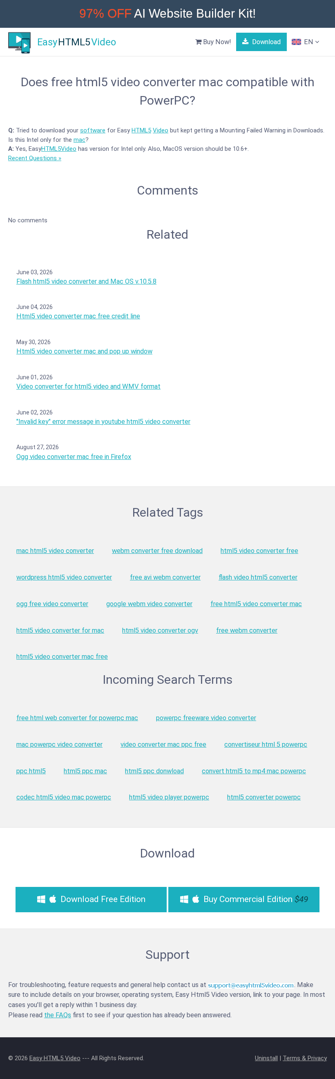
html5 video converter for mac (60, 630)
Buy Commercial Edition (254, 899)
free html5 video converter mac (256, 604)
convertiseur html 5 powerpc (265, 744)
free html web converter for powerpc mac (77, 718)
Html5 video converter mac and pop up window (84, 351)
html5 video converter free (259, 551)
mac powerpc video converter (59, 744)
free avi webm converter (165, 577)
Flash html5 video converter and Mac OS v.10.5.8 (86, 281)
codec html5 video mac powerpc (63, 797)
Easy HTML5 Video (54, 1058)
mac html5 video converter (55, 551)
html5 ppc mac (85, 771)
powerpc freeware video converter (206, 718)
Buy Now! (216, 42)
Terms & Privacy (305, 1058)
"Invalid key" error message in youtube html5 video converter (103, 421)
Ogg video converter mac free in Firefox (73, 457)
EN (308, 42)
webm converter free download (157, 551)
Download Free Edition (101, 899)
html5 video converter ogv (160, 630)
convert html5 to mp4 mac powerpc (254, 771)
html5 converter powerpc (264, 797)
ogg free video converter (52, 604)
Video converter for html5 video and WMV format (88, 386)
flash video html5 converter (258, 577)
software (92, 130)
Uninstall (266, 1058)
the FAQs (57, 1015)
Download (265, 42)
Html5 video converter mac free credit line (78, 316)
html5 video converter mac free (62, 656)
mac (79, 139)
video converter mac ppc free (163, 744)
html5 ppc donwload (154, 771)
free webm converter (246, 630)
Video (160, 130)
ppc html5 (31, 771)
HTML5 (141, 130)
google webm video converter (149, 604)
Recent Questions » (34, 158)
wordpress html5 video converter (64, 577)
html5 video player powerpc (169, 797)
